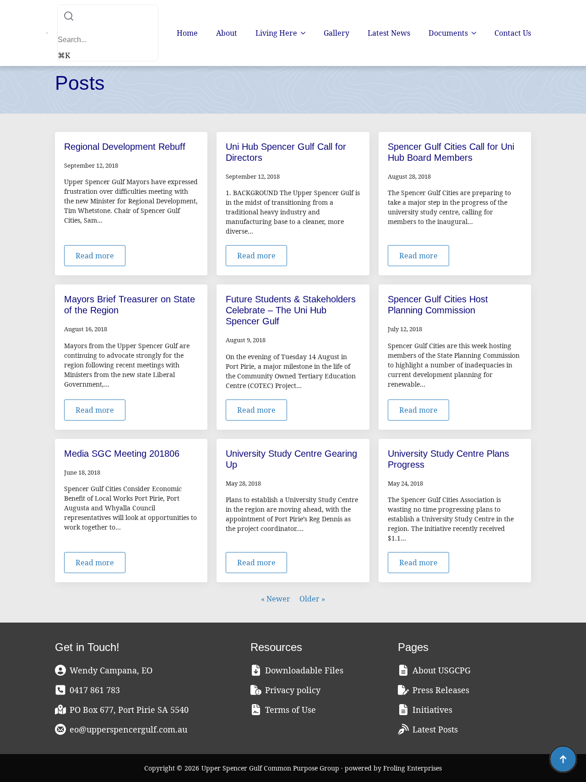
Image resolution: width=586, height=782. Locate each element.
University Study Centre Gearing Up (291, 459)
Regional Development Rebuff (124, 147)
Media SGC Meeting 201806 (121, 453)
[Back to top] (563, 759)
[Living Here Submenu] (306, 33)
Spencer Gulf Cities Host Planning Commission (438, 304)
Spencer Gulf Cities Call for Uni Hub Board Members (451, 152)
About (226, 33)
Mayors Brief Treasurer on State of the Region (129, 304)
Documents (448, 33)
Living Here (276, 33)
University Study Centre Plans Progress (448, 459)
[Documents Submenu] (476, 33)
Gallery (336, 33)
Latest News (389, 33)
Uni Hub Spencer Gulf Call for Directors (286, 152)
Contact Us (512, 33)
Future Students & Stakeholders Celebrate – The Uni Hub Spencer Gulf (291, 310)
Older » (312, 599)
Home (187, 33)
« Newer (275, 599)
